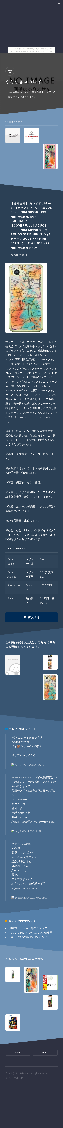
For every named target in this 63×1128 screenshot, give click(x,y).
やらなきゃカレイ (17, 1073)
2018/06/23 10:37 (32, 831)
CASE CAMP (46, 585)
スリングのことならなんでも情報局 (30, 932)
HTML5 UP (18, 1078)
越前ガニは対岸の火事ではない (28, 937)
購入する (34, 617)
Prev (17, 1053)
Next (45, 1053)
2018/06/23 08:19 (38, 897)
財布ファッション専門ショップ (28, 928)
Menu (58, 3)
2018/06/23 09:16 (35, 765)
